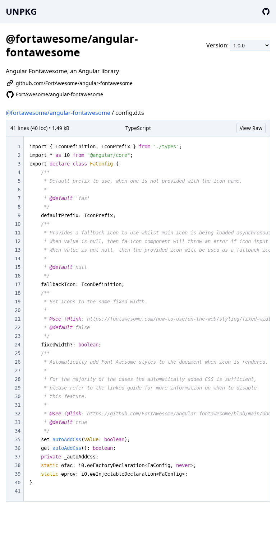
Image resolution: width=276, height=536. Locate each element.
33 (17, 422)
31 (17, 405)
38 (17, 465)
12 (17, 241)
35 (17, 439)
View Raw (251, 128)
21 (17, 319)
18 (17, 293)
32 (17, 413)
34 (17, 431)
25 (17, 353)
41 (17, 491)
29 (17, 388)
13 (17, 250)
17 (17, 284)
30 (17, 396)
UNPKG (21, 11)
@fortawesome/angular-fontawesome (58, 113)
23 (17, 336)
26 (17, 362)
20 (17, 310)
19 (17, 301)
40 (17, 482)
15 (17, 267)
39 (17, 474)
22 (17, 327)
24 (17, 345)
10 (17, 224)
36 (17, 448)
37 (17, 457)
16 (17, 276)
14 (17, 258)
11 (17, 233)
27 (17, 370)
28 (17, 379)
